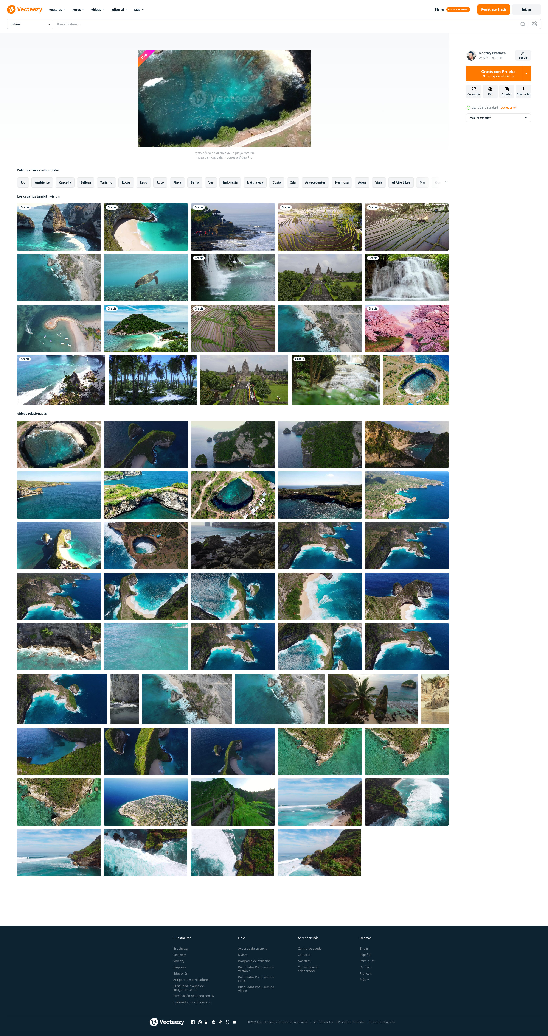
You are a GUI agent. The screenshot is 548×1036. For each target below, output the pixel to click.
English (365, 948)
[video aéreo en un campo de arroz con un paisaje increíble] (320, 227)
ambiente (42, 182)
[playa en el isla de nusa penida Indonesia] (407, 444)
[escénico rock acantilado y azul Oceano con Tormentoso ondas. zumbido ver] (407, 802)
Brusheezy (180, 948)
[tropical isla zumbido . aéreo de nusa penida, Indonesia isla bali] (59, 751)
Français (366, 973)
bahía (195, 182)
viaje (378, 182)
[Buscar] (522, 24)
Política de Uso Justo (382, 1022)
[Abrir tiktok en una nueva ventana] (220, 1022)
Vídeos (96, 10)
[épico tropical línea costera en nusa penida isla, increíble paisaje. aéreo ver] (233, 596)
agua (362, 182)
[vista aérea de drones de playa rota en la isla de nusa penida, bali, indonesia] (416, 380)
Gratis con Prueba (498, 73)
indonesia (230, 182)
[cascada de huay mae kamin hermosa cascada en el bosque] (407, 277)
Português (367, 961)
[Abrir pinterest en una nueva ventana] (213, 1022)
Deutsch (366, 967)
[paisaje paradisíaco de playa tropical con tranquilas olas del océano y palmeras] (153, 380)
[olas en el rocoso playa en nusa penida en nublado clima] (233, 545)
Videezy (178, 961)
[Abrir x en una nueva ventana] (227, 1022)
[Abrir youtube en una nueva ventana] (234, 1022)
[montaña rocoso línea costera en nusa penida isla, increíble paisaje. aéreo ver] (407, 545)
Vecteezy (179, 955)
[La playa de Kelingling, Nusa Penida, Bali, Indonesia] (146, 227)
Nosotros (304, 961)
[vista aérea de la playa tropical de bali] (61, 380)
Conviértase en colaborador (308, 969)
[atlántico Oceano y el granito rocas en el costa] (124, 699)
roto (160, 182)
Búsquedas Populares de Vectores (256, 969)
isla (293, 182)
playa (177, 182)
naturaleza (255, 182)
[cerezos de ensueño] (407, 328)
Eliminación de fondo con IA (193, 996)
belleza (86, 182)
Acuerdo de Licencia (252, 948)
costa (277, 182)
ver (210, 182)
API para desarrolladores (191, 980)
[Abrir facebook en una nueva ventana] (193, 1022)
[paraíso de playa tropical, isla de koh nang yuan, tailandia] (146, 328)
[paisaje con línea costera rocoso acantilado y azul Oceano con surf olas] (59, 852)
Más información (480, 118)
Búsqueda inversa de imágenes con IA (188, 988)
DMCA (242, 955)
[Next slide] (442, 182)
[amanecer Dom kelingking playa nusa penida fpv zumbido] (233, 802)
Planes (440, 9)
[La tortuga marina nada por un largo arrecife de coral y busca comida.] (146, 277)
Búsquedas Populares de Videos (256, 989)
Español (365, 955)
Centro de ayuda (310, 948)
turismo (106, 182)
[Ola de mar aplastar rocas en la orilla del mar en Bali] (233, 227)
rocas (126, 182)
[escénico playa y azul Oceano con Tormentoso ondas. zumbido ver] (320, 802)
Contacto (304, 955)
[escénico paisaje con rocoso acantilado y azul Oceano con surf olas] (319, 852)
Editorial (117, 10)
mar (422, 182)
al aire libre (401, 182)
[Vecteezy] (24, 9)
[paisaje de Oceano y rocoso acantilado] (435, 699)
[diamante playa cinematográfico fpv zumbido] (373, 699)
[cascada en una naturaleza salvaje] (233, 277)
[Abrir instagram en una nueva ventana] (200, 1022)
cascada (65, 182)
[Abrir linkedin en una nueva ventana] (206, 1022)
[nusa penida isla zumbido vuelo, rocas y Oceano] (146, 444)
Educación (180, 973)
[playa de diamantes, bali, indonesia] (59, 227)
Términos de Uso (323, 1022)
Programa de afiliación (254, 961)
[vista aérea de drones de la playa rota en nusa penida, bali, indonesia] (59, 444)
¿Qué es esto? (508, 107)
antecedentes (315, 182)
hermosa (342, 182)
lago (143, 182)
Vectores (55, 10)
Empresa (179, 967)
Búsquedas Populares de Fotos (256, 979)
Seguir (523, 57)
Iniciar (526, 9)
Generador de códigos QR (192, 1002)
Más (137, 10)
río (23, 182)
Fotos (76, 10)
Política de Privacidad (351, 1022)
